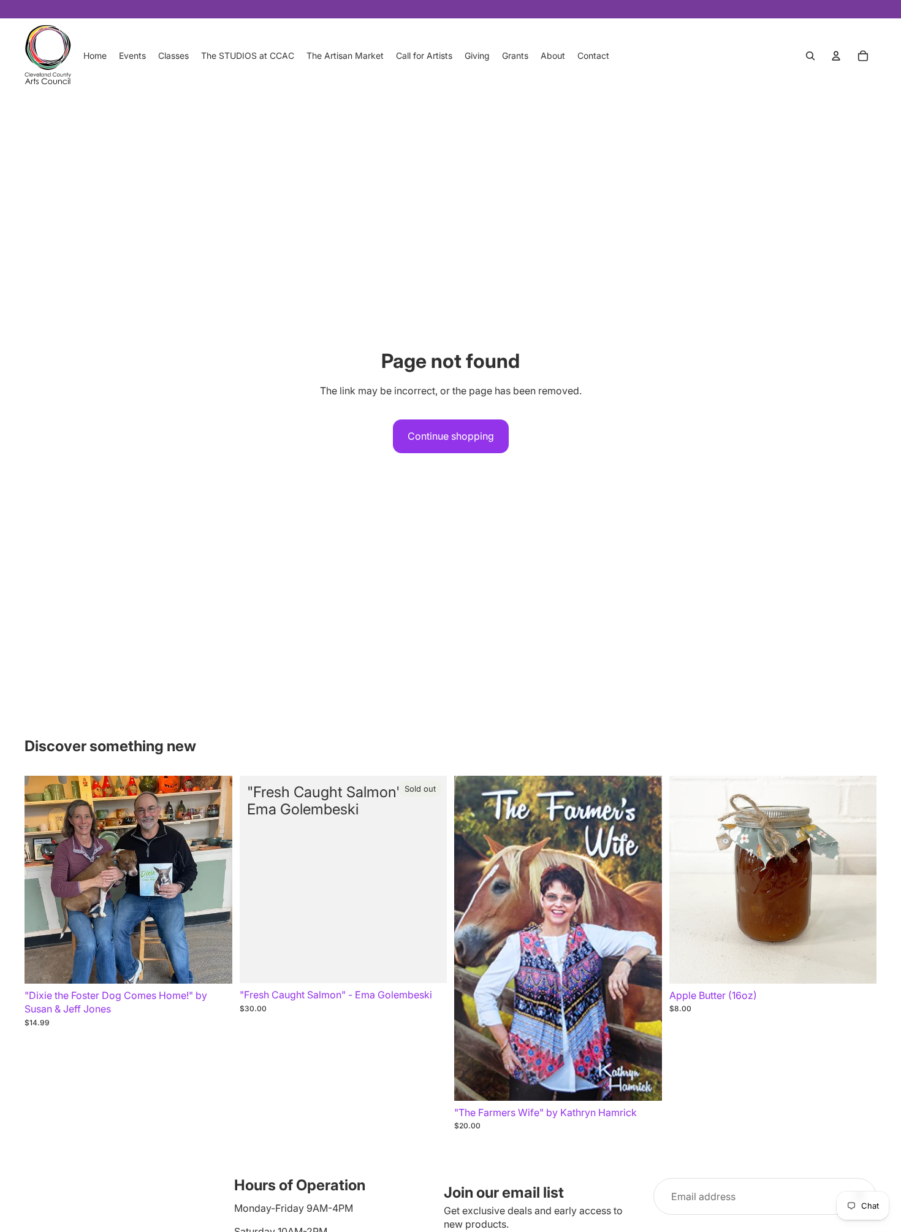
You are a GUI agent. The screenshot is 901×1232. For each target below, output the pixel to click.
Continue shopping (451, 436)
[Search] (810, 55)
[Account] (836, 55)
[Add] (213, 965)
